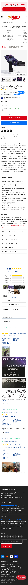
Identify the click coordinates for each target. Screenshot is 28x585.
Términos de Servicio (6, 574)
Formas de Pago (5, 568)
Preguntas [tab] (15, 309)
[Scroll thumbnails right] (26, 80)
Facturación (17, 572)
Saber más (14, 98)
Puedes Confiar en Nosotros (8, 571)
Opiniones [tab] (5, 309)
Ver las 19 (14, 9)
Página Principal (3, 46)
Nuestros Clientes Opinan (7, 564)
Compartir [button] (6, 403)
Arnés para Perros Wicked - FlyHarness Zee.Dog (13, 399)
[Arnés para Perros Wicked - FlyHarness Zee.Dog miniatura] (3, 79)
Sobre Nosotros (4, 561)
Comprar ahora (13, 123)
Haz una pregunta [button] (14, 304)
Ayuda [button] (23, 577)
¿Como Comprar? (5, 563)
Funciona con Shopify (6, 582)
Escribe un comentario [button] (14, 300)
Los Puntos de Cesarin (16, 563)
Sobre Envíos (16, 566)
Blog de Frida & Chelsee (6, 572)
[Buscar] (25, 22)
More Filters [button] (8, 321)
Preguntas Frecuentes (6, 566)
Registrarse (6, 546)
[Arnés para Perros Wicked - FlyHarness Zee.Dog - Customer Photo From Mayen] (5, 287)
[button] (21, 577)
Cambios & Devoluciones (7, 569)
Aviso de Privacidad (15, 568)
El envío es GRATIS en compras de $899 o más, (13, 519)
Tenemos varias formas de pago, (9, 505)
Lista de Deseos (14, 561)
